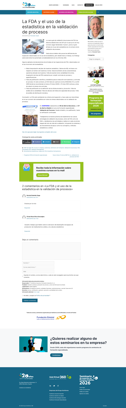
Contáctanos (56, 355)
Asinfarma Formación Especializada (57, 399)
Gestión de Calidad (48, 12)
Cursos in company (39, 147)
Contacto (80, 5)
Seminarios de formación (57, 147)
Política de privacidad (43, 295)
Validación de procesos (71, 147)
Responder (27, 208)
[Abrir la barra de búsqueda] (98, 12)
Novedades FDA (26, 149)
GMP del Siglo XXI (28, 147)
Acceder (105, 405)
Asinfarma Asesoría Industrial (56, 393)
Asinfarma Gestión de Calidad (56, 395)
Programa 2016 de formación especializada (35, 155)
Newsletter (89, 5)
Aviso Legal (36, 292)
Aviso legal (82, 387)
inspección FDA (43, 151)
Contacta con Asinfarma (25, 387)
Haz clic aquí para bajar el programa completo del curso (39, 132)
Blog (73, 5)
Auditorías (47, 147)
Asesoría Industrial (33, 12)
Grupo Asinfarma (53, 5)
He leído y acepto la (37, 295)
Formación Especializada (85, 12)
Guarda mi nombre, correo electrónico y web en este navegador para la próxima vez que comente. (51, 276)
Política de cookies (84, 391)
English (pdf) (98, 5)
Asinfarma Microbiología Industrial (57, 397)
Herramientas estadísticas (31, 151)
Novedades (66, 5)
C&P (32, 405)
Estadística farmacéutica (54, 151)
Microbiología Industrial (66, 12)
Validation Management (37, 149)
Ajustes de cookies (84, 393)
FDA (79, 147)
